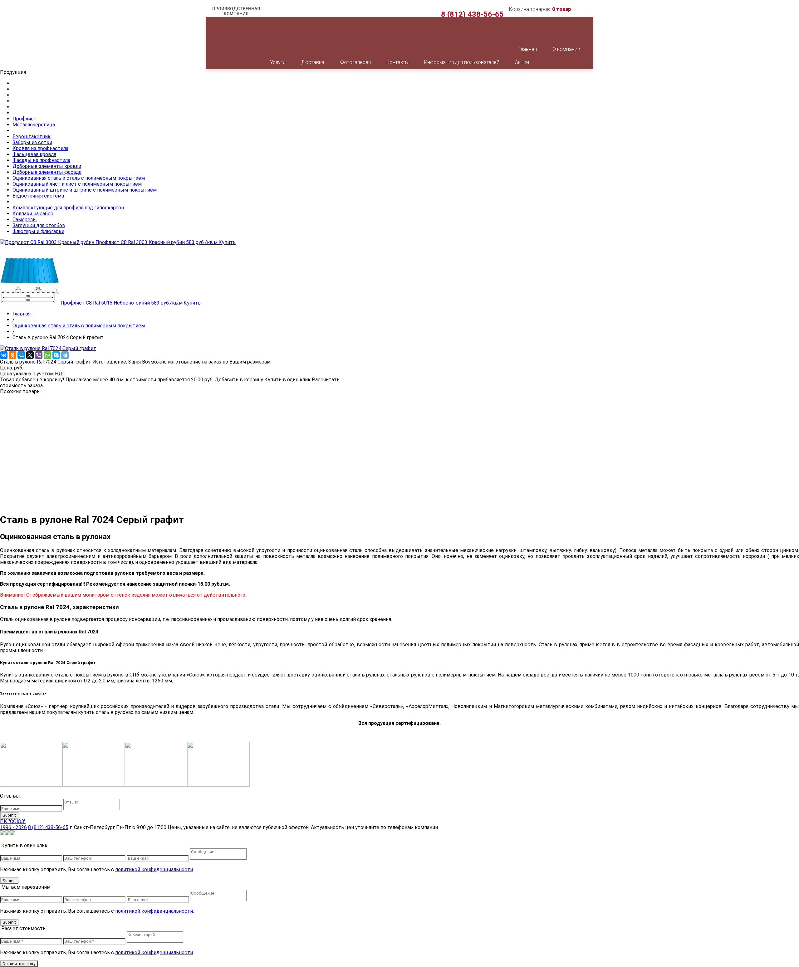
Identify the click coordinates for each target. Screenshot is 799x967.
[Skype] (56, 355)
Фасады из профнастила (41, 160)
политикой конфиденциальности (154, 869)
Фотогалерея (355, 62)
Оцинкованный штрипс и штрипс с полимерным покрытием (84, 190)
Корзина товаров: (540, 9)
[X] (30, 355)
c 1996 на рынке (236, 15)
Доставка (312, 62)
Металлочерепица (33, 125)
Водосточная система (38, 196)
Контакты (397, 62)
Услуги (278, 62)
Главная (528, 49)
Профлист (24, 119)
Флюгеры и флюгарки (38, 231)
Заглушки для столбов (38, 225)
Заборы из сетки (32, 142)
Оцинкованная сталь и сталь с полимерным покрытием (78, 178)
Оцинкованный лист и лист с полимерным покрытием (77, 184)
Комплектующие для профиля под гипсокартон (68, 208)
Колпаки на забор (32, 214)
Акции (522, 62)
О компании (566, 49)
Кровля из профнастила (40, 148)
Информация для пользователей (461, 62)
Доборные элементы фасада (46, 172)
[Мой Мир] (21, 355)
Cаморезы (24, 219)
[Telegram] (65, 355)
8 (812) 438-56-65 (472, 14)
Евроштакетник (31, 136)
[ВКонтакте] (3, 355)
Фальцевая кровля (34, 154)
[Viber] (38, 355)
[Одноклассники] (12, 355)
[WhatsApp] (47, 355)
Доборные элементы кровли (46, 166)
